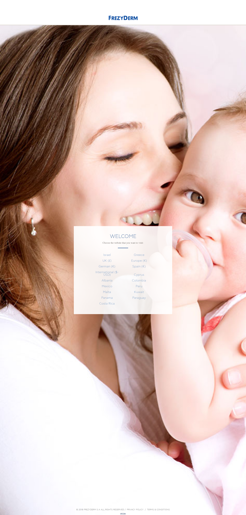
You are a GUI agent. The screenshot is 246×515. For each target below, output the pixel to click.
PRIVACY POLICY (135, 510)
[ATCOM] (123, 514)
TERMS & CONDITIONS (158, 510)
